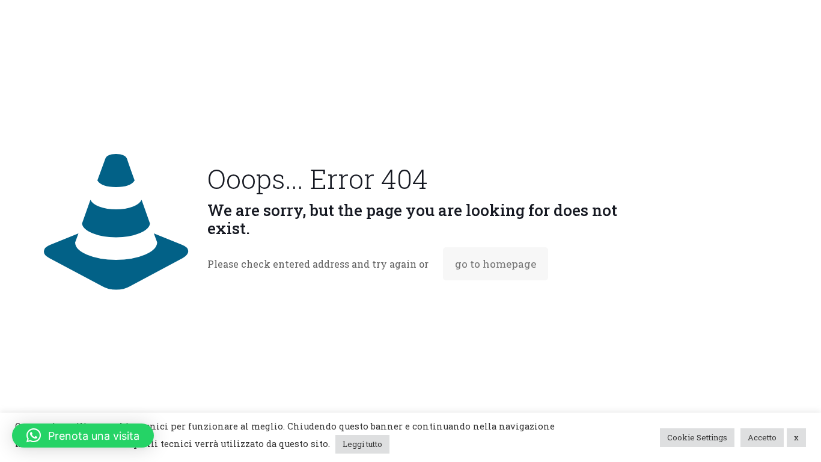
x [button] (796, 437)
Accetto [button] (762, 437)
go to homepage (495, 264)
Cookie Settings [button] (697, 437)
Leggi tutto (362, 444)
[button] (83, 436)
